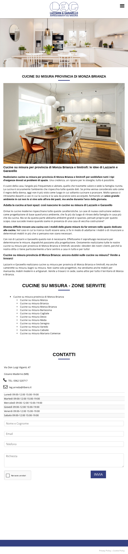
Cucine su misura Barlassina (36, 310)
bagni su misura (37, 267)
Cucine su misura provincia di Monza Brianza (38, 296)
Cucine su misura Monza (34, 300)
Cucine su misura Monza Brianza (38, 306)
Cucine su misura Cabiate (34, 330)
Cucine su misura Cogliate (34, 313)
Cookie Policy (119, 550)
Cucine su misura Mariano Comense (40, 333)
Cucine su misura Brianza (34, 303)
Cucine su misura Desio (33, 316)
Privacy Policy (105, 550)
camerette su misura (14, 267)
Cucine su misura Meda (33, 320)
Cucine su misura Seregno (34, 323)
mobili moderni (24, 271)
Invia (98, 474)
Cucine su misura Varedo (34, 326)
